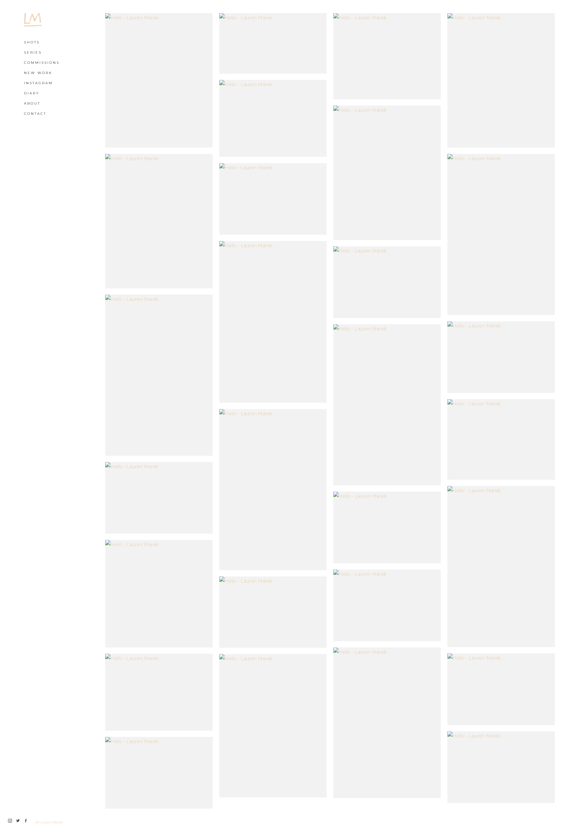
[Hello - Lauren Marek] (159, 80)
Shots (32, 42)
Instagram (38, 83)
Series (33, 52)
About (32, 103)
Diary (31, 93)
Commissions (41, 63)
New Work (38, 73)
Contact (35, 113)
